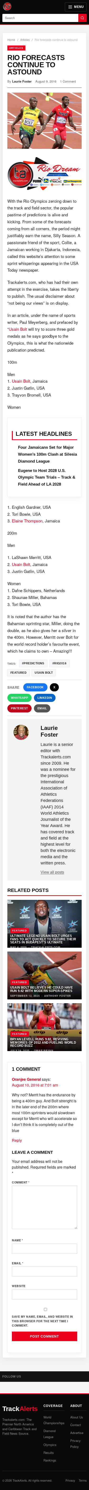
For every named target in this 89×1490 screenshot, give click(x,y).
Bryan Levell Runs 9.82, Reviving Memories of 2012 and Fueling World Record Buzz (43, 1042)
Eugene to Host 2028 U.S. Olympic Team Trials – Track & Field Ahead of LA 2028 (46, 477)
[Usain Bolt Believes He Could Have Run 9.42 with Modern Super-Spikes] (44, 975)
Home (11, 40)
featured (18, 672)
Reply (17, 1140)
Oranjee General (26, 1079)
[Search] (82, 18)
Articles (25, 40)
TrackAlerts (20, 1480)
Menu (79, 7)
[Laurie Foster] (24, 732)
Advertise (76, 1432)
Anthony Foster (57, 995)
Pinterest (19, 708)
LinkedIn (44, 698)
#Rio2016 (59, 663)
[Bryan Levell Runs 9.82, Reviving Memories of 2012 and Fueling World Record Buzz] (44, 1027)
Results (48, 1452)
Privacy (70, 1480)
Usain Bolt (18, 329)
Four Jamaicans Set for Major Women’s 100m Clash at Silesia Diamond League (47, 454)
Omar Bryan (43, 1050)
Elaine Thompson (27, 521)
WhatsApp (19, 698)
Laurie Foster (22, 81)
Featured (19, 930)
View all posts (52, 872)
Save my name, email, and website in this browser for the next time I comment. (42, 1321)
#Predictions (33, 663)
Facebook (35, 687)
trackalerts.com (45, 947)
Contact (75, 1425)
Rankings (49, 1460)
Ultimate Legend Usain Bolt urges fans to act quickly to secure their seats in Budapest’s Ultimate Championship (43, 940)
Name (17, 1240)
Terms (83, 1480)
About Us (76, 1417)
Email (42, 708)
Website (19, 1286)
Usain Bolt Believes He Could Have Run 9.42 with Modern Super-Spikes (41, 989)
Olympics (49, 1444)
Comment (21, 1182)
